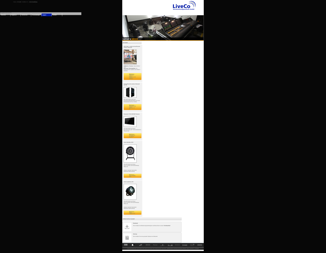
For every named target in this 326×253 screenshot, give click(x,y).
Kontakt (55, 15)
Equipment (14, 15)
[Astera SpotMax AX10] (130, 161)
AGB (188, 248)
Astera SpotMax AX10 (128, 142)
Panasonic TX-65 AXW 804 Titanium (132, 114)
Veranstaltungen (36, 15)
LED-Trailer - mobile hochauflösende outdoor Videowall (132, 47)
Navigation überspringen (6, 13)
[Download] (127, 226)
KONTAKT (192, 248)
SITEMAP (197, 248)
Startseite (3, 15)
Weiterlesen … (132, 76)
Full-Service (25, 15)
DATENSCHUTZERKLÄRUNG (180, 248)
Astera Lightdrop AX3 (128, 181)
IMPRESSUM (170, 248)
